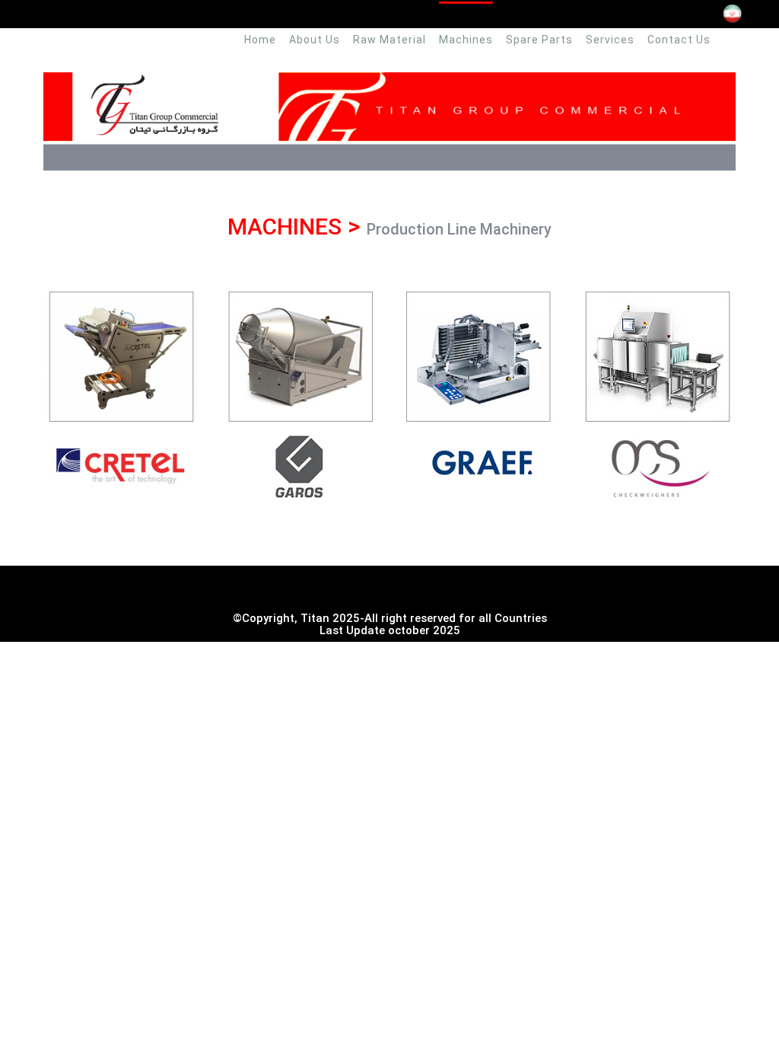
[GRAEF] (479, 394)
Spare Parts (539, 39)
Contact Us (679, 39)
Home (260, 39)
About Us (314, 39)
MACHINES (284, 226)
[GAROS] (300, 394)
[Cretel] (121, 394)
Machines (466, 39)
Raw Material (389, 39)
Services (610, 39)
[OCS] (658, 394)
